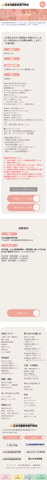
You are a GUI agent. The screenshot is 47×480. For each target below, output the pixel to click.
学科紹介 (5, 357)
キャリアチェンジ (30, 400)
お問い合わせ (12, 438)
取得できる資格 (6, 382)
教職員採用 (36, 465)
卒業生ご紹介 (28, 389)
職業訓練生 (5, 371)
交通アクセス (23, 313)
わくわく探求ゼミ (9, 363)
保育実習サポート (7, 373)
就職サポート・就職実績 (9, 385)
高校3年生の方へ (7, 408)
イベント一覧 (22, 22)
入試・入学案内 (31, 365)
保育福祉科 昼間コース (9, 365)
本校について (7, 333)
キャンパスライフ (32, 383)
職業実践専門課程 (7, 342)
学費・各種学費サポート (32, 369)
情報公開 (4, 349)
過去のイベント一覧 (23, 207)
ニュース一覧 (28, 414)
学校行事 (27, 387)
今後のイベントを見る (23, 199)
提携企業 (4, 344)
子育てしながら (29, 403)
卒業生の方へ (5, 418)
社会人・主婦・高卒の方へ (10, 413)
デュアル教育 (5, 352)
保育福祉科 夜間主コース (9, 368)
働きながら (27, 398)
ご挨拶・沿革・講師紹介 (9, 337)
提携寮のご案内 (29, 371)
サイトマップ (11, 465)
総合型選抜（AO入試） (32, 378)
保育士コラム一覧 (30, 416)
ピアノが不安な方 (30, 405)
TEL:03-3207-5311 (9, 432)
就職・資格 (6, 378)
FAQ (26, 394)
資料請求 (34, 438)
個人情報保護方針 (24, 465)
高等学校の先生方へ (8, 416)
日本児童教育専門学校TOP (8, 22)
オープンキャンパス (10, 393)
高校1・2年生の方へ (8, 411)
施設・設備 (5, 339)
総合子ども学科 (29, 337)
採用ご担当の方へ (7, 387)
